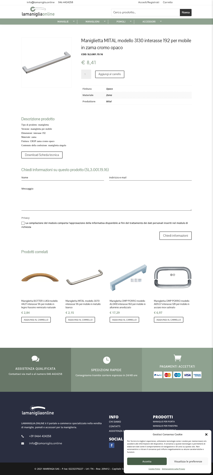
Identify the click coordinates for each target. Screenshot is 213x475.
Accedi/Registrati (148, 2)
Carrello (168, 2)
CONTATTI (114, 426)
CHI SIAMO (115, 421)
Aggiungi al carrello (110, 74)
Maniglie (63, 21)
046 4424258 (65, 2)
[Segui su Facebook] (111, 445)
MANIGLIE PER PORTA (164, 421)
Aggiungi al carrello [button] (36, 319)
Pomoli (121, 21)
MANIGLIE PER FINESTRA (165, 425)
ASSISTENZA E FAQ (119, 430)
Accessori (149, 21)
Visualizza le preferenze (188, 461)
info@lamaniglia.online (41, 2)
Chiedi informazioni (175, 236)
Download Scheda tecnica (42, 155)
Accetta (146, 461)
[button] (206, 434)
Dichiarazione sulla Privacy (173, 469)
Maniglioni (93, 21)
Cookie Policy (154, 469)
